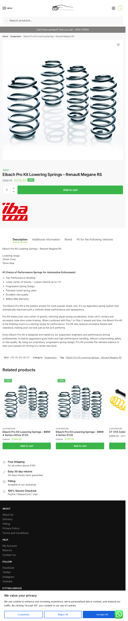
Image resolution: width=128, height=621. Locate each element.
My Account (9, 545)
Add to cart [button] (26, 445)
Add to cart (70, 190)
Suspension (15, 36)
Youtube (7, 581)
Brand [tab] (68, 239)
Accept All (102, 614)
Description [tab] (20, 239)
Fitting (6, 523)
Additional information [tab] (46, 239)
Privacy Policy (10, 528)
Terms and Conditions (15, 533)
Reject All (63, 614)
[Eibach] (15, 212)
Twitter (6, 572)
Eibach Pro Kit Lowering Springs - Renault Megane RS (94, 357)
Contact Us (9, 554)
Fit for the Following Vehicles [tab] (95, 239)
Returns (7, 550)
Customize (23, 614)
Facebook (8, 567)
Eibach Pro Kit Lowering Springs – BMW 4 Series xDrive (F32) (26, 433)
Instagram (8, 576)
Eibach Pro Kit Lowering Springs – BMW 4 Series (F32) (80, 433)
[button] (118, 44)
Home (5, 36)
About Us (7, 514)
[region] (63, 606)
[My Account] (114, 8)
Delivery (7, 519)
